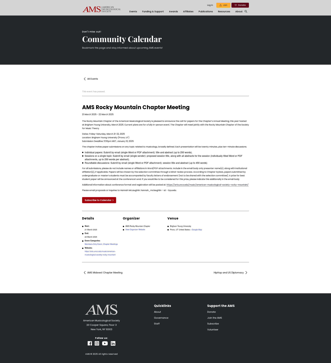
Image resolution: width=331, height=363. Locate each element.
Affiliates (188, 11)
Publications (206, 11)
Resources (224, 11)
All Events (92, 78)
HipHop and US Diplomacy (229, 272)
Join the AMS (214, 317)
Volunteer (212, 329)
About (239, 11)
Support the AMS (221, 306)
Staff (157, 323)
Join (225, 5)
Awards (173, 11)
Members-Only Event (93, 244)
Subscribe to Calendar (98, 200)
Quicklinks (162, 306)
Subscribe (213, 323)
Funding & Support (153, 11)
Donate (242, 5)
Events (133, 11)
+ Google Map (196, 229)
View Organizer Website (135, 229)
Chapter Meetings (110, 244)
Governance (161, 317)
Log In (210, 5)
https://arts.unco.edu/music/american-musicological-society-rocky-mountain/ (208, 184)
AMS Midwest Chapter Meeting (104, 272)
